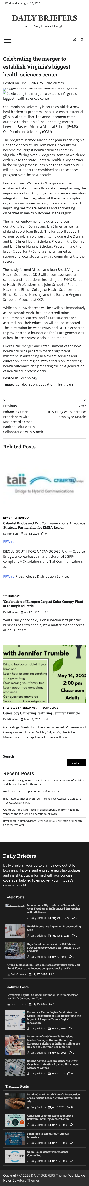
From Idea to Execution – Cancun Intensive (48, 1135)
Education (46, 384)
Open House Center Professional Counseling (47, 1153)
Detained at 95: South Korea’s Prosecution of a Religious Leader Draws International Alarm (53, 1098)
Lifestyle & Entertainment (21, 708)
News (6, 518)
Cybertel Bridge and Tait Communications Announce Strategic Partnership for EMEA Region (44, 525)
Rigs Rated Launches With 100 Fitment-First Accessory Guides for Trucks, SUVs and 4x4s (53, 947)
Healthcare (64, 384)
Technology (28, 378)
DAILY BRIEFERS (44, 17)
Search (8, 756)
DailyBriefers (54, 83)
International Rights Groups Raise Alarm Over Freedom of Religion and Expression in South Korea (53, 908)
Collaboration (26, 384)
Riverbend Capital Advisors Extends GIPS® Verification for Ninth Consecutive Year (42, 996)
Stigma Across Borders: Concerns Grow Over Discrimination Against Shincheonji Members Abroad (53, 1064)
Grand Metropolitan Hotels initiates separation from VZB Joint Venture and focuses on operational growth (41, 811)
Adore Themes (28, 1180)
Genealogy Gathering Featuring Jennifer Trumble (41, 713)
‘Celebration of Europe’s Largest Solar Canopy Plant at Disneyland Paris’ (43, 603)
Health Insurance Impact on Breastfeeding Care (32, 791)
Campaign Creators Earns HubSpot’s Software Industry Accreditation (50, 1117)
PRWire (8, 541)
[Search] (82, 40)
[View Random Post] (74, 40)
